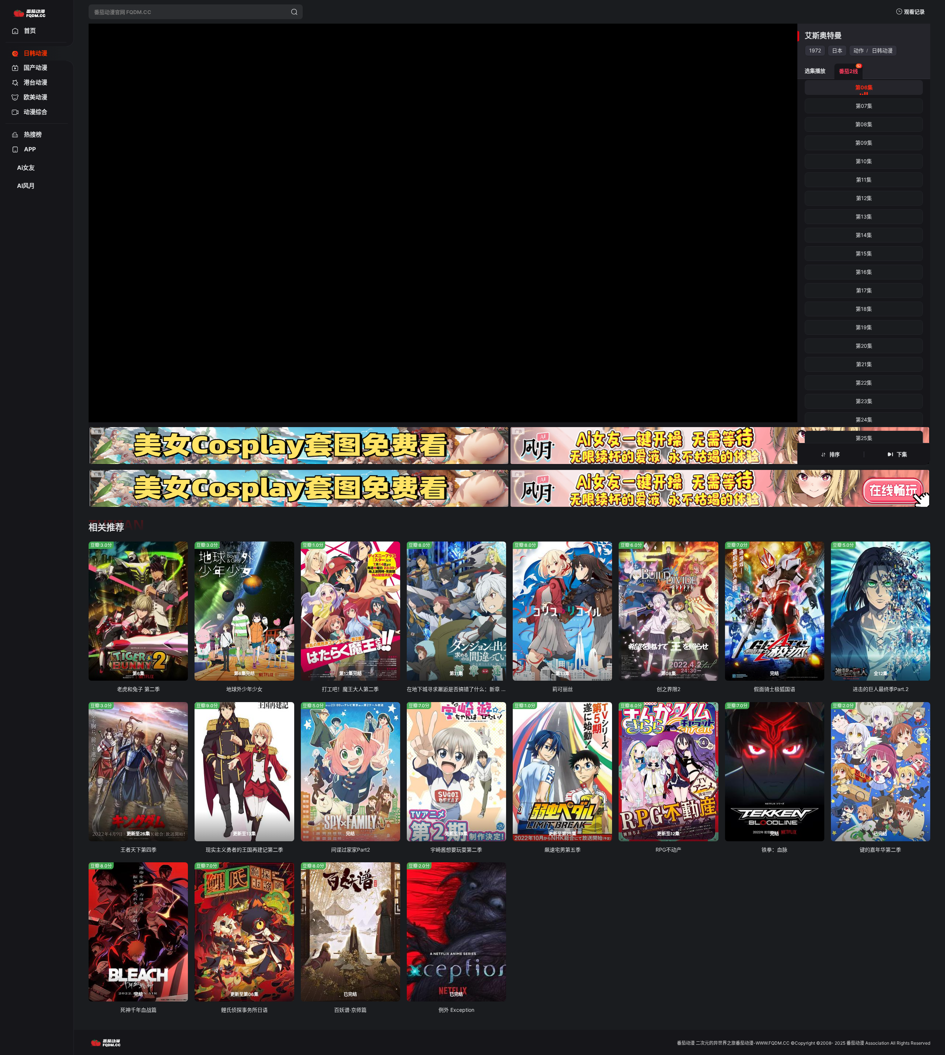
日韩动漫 (882, 50)
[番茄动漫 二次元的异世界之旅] (29, 11)
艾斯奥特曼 (823, 35)
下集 (902, 454)
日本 (837, 50)
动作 (858, 50)
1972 (815, 50)
